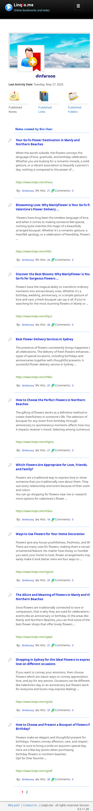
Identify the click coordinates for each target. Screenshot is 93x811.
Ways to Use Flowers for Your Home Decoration (50, 534)
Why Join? (14, 805)
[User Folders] (73, 96)
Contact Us (30, 805)
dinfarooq (45, 76)
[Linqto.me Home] (9, 7)
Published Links (45, 109)
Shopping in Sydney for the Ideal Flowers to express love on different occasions (53, 662)
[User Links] (44, 96)
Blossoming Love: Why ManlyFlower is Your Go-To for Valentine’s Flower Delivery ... (54, 207)
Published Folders (74, 109)
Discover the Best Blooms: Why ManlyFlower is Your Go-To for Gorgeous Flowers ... (53, 276)
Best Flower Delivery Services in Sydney (44, 339)
